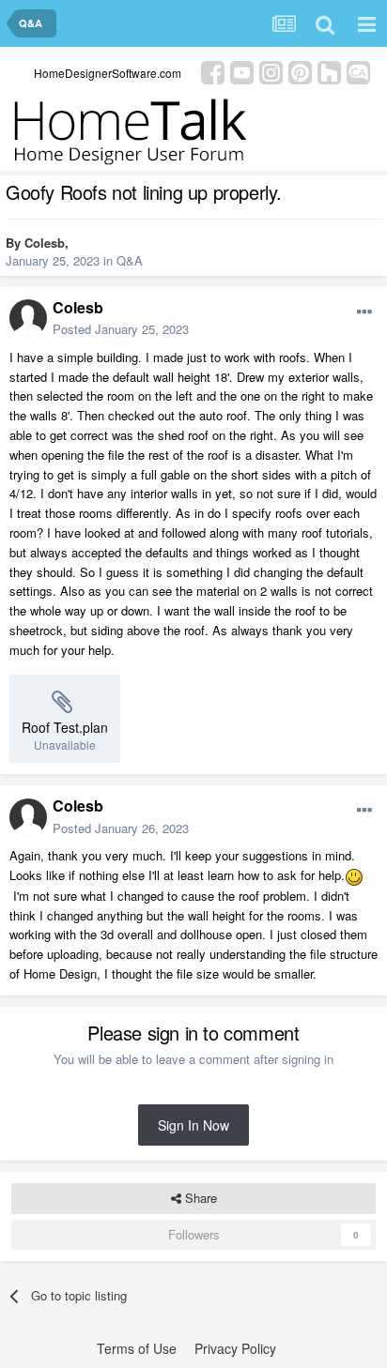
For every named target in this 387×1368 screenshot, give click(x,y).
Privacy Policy (235, 1348)
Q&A (129, 260)
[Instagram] (271, 71)
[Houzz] (329, 71)
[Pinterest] (300, 71)
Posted (121, 329)
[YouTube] (242, 71)
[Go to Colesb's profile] (28, 318)
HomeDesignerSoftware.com (107, 73)
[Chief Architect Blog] (358, 71)
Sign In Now (193, 1125)
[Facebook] (212, 71)
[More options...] (364, 312)
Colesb (44, 242)
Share (199, 1198)
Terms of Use (137, 1348)
